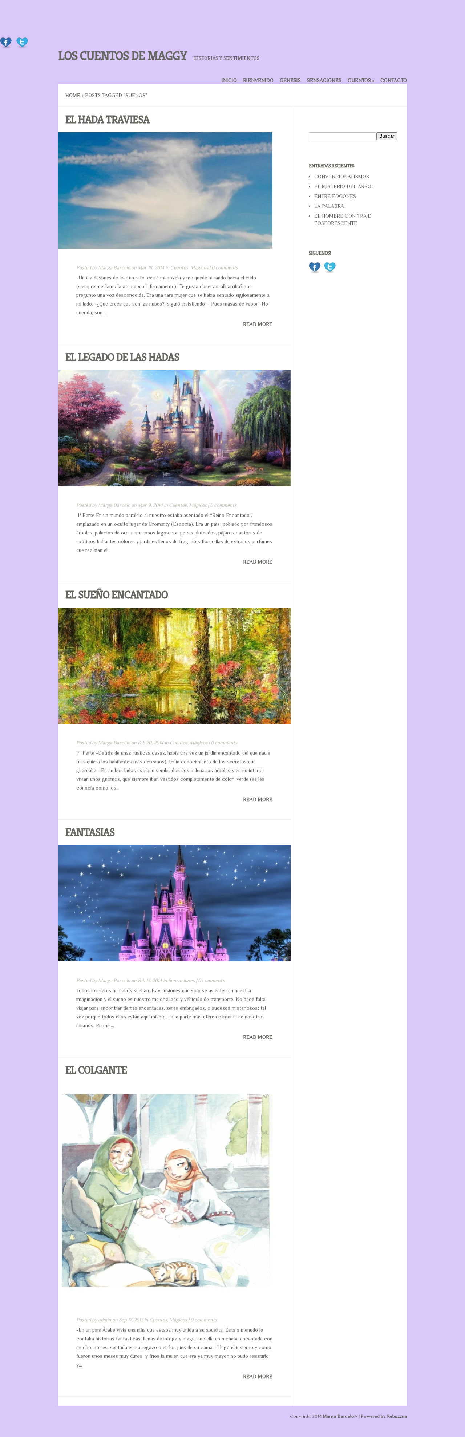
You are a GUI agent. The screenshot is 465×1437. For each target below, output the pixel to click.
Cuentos (361, 80)
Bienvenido (258, 80)
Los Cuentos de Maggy (122, 56)
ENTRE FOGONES (335, 196)
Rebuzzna (397, 1416)
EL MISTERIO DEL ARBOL (344, 186)
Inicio (229, 80)
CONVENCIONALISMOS (341, 176)
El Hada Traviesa (107, 119)
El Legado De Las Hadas (122, 357)
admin (104, 1320)
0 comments (224, 267)
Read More (257, 324)
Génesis (290, 80)
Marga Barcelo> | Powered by (355, 1416)
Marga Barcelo (114, 267)
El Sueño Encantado (116, 595)
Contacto (393, 80)
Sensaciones (324, 80)
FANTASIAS (89, 832)
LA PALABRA (329, 206)
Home (72, 95)
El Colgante (96, 1070)
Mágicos (199, 267)
